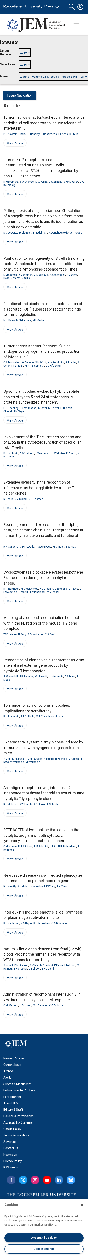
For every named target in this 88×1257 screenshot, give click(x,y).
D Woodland (27, 453)
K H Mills (8, 498)
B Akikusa (18, 758)
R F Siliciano (25, 846)
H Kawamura (10, 181)
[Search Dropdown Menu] (72, 7)
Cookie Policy (12, 1129)
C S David (50, 634)
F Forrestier (20, 968)
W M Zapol (53, 592)
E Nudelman (40, 232)
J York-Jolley (70, 181)
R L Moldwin (10, 804)
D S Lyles (70, 676)
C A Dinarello (11, 362)
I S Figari (18, 365)
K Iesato (49, 758)
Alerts (7, 1077)
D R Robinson (11, 588)
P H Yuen (62, 886)
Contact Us (10, 1148)
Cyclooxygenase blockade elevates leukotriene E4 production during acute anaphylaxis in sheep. (43, 577)
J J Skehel (21, 498)
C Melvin (24, 592)
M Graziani (46, 965)
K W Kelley (37, 886)
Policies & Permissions (18, 1116)
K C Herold (40, 804)
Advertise (9, 1141)
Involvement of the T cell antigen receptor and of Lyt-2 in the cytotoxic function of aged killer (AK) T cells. (42, 442)
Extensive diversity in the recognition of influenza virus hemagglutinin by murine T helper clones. (38, 487)
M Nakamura (23, 320)
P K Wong (49, 886)
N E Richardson (67, 846)
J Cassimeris (49, 134)
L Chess (63, 134)
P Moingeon (21, 965)
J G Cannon (27, 362)
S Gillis (26, 278)
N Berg (22, 634)
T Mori (29, 758)
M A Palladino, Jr (34, 365)
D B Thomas (36, 498)
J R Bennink (26, 676)
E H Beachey (10, 408)
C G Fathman (56, 1005)
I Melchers (42, 453)
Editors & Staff (13, 1109)
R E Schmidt (41, 846)
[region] (44, 1228)
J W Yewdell (10, 676)
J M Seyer (19, 411)
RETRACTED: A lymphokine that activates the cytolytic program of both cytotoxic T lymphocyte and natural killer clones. (41, 835)
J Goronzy (25, 1005)
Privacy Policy (12, 1161)
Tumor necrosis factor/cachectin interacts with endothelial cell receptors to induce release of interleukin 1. (43, 122)
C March (16, 278)
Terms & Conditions (16, 1135)
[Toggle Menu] (76, 25)
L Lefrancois (56, 676)
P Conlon (72, 274)
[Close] (82, 1205)
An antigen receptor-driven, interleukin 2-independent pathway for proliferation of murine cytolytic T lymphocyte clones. (43, 793)
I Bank (22, 134)
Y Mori (7, 758)
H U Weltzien (57, 453)
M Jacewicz (10, 232)
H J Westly (9, 886)
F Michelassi (37, 592)
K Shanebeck (57, 274)
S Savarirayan (36, 634)
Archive (8, 1071)
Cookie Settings (44, 1248)
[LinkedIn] (59, 1180)
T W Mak (71, 546)
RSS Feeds (10, 1167)
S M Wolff (40, 362)
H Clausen (25, 232)
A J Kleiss (23, 886)
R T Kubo (71, 453)
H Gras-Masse (28, 408)
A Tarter (42, 408)
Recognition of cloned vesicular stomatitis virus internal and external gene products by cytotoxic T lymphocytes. (43, 665)
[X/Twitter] (23, 1180)
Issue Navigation (19, 95)
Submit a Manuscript (17, 1084)
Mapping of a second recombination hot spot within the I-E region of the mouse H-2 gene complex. (41, 623)
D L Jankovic (10, 453)
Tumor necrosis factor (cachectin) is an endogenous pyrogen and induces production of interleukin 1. (41, 351)
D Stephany (55, 181)
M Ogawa (74, 758)
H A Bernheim (56, 362)
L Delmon (69, 965)
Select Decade (5, 52)
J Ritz (53, 846)
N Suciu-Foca (43, 546)
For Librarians (12, 1097)
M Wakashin (33, 762)
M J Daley (9, 320)
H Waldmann (56, 716)
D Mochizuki (41, 274)
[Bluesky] (71, 1180)
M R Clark (41, 716)
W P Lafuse (10, 634)
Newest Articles (14, 1058)
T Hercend (48, 968)
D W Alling (41, 181)
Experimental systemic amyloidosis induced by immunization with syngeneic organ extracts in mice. (43, 747)
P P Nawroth (10, 134)
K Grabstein (10, 274)
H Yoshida (61, 758)
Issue (4, 76)
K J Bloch (45, 588)
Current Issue (12, 1064)
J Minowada (27, 546)
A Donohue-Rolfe (59, 232)
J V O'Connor (53, 365)
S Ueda (38, 758)
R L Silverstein (41, 923)
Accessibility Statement (19, 1122)
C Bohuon (34, 968)
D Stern (73, 134)
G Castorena (59, 588)
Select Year (8, 64)
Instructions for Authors (19, 1090)
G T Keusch (77, 232)
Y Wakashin (17, 762)
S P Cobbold (27, 716)
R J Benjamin (11, 716)
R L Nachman (11, 923)
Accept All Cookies (44, 1237)
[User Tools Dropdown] (80, 7)
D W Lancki (25, 804)
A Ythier (34, 965)
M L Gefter (39, 320)
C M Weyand (10, 1005)
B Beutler (71, 362)
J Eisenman (25, 274)
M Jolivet (53, 408)
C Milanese (10, 846)
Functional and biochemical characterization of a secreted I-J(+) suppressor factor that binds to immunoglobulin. (42, 309)
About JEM (10, 1103)
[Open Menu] (31, 7)
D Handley (34, 134)
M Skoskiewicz (29, 588)
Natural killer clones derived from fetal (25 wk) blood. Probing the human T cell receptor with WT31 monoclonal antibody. (42, 954)
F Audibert (66, 408)
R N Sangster (11, 546)
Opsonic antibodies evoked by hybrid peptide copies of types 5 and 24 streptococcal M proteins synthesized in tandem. (41, 396)
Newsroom (10, 1154)
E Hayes (73, 588)
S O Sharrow (27, 181)
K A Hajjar (26, 923)
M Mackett (41, 676)
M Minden (58, 546)
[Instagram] (35, 1180)
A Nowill (8, 965)
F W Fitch (52, 804)
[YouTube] (47, 1180)
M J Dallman (40, 1005)
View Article (13, 144)
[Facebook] (11, 1180)
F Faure (58, 965)
